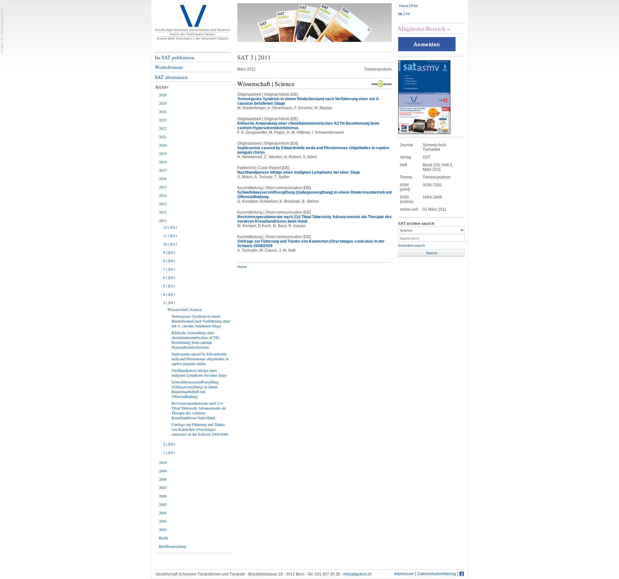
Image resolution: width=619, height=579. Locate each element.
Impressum (404, 574)
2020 (163, 145)
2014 (163, 195)
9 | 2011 (169, 252)
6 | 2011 (169, 277)
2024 (163, 111)
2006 (163, 495)
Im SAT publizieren (174, 57)
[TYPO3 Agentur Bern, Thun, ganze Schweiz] (2, 30)
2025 (163, 103)
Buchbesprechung (172, 546)
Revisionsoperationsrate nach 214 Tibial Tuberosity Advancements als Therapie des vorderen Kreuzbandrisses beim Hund (199, 410)
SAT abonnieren (171, 77)
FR (408, 14)
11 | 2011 (170, 235)
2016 (163, 178)
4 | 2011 (169, 294)
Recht (163, 537)
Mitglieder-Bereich (422, 28)
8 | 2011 (169, 260)
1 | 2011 (169, 452)
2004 (163, 512)
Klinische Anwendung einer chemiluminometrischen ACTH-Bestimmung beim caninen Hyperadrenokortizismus (196, 340)
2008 (163, 479)
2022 (163, 128)
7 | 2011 (169, 269)
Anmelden (427, 44)
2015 (163, 186)
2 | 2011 (169, 444)
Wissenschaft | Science (184, 309)
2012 (163, 212)
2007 (163, 487)
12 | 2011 (170, 227)
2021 (163, 136)
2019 (163, 153)
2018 (163, 161)
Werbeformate (169, 67)
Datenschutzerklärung (436, 574)
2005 (163, 504)
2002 (163, 529)
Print (414, 6)
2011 (163, 220)
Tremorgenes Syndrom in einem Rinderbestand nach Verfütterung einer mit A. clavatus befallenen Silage (201, 321)
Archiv (162, 86)
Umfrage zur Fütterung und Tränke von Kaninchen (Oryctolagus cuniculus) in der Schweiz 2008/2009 (200, 429)
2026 (163, 94)
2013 (163, 203)
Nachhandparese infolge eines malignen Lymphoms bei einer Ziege (199, 373)
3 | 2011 (169, 302)
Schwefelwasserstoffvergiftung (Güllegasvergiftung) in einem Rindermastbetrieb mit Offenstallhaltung (195, 389)
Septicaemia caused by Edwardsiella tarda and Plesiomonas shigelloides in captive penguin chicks (200, 358)
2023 (163, 119)
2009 (163, 470)
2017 (163, 170)
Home (403, 6)
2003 (163, 521)
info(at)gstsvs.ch (357, 574)
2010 (163, 462)
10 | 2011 (170, 243)
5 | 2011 (169, 285)
